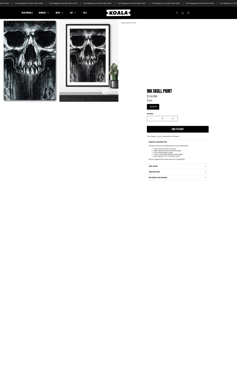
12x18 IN (153, 107)
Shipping (159, 136)
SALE (85, 12)
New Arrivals (27, 12)
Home (123, 23)
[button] (44, 12)
